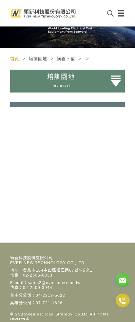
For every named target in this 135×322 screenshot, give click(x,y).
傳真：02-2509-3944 (31, 287)
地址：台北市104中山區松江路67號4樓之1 (51, 270)
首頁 (15, 58)
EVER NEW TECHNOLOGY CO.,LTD (47, 263)
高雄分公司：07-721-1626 (36, 303)
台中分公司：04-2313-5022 (37, 295)
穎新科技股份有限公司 (31, 258)
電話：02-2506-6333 (31, 275)
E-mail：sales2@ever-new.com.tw (45, 282)
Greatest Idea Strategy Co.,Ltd (57, 314)
